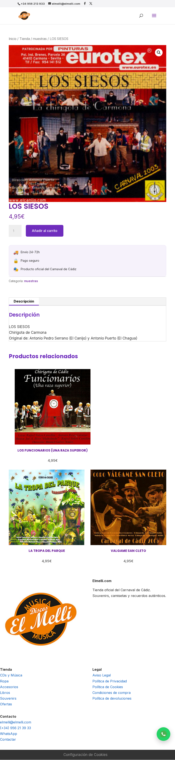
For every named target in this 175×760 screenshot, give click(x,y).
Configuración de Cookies (85, 755)
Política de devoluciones (111, 698)
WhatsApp (8, 734)
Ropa (4, 681)
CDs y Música (11, 675)
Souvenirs (8, 698)
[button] (159, 52)
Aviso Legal (101, 675)
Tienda (24, 39)
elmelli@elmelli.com (15, 722)
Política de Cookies (107, 687)
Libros (5, 692)
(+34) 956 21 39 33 (15, 728)
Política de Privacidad (109, 681)
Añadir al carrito (44, 231)
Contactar (8, 739)
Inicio (12, 39)
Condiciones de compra (111, 692)
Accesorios (9, 687)
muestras (40, 39)
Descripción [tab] (24, 301)
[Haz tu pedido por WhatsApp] (163, 734)
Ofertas (6, 704)
